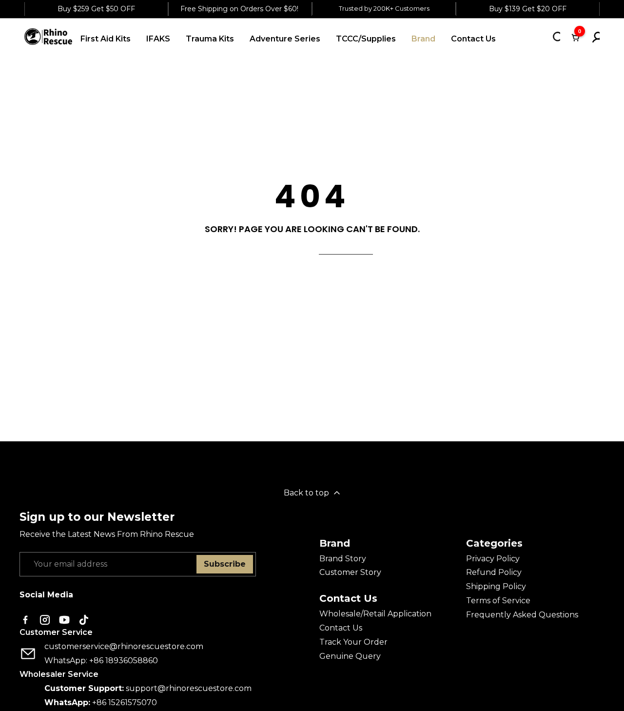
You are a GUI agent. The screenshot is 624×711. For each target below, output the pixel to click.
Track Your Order (353, 642)
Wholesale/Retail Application (375, 613)
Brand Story (342, 558)
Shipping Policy (496, 586)
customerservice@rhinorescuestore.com (123, 646)
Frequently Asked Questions (522, 614)
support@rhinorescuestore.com (189, 688)
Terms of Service (498, 600)
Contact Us (340, 627)
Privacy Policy (493, 558)
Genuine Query (350, 656)
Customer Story (350, 572)
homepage (345, 248)
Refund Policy (494, 572)
